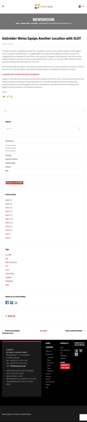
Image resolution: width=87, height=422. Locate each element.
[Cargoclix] (43, 6)
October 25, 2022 (7, 44)
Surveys (8, 155)
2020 (7, 223)
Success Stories (11, 159)
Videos (8, 167)
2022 (7, 215)
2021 (7, 219)
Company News (25, 23)
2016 (7, 238)
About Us (49, 351)
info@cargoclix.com (18, 366)
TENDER (8, 278)
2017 (7, 234)
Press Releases (10, 151)
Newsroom (9, 141)
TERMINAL (9, 281)
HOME (48, 343)
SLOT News (34, 23)
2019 (7, 226)
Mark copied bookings (74, 331)
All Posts (43, 331)
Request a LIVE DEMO (14, 183)
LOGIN (62, 362)
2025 (7, 204)
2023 (7, 211)
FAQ (6, 171)
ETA (6, 259)
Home (17, 23)
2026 (7, 200)
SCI (6, 266)
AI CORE (8, 255)
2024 (7, 208)
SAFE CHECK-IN (11, 262)
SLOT (7, 270)
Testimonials (10, 163)
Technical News (10, 148)
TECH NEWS (9, 274)
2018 (7, 230)
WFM (7, 285)
